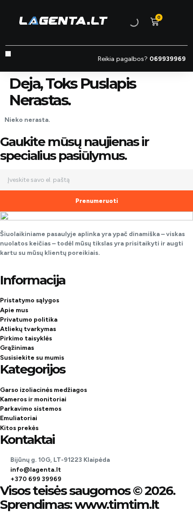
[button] (8, 53)
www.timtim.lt (117, 504)
